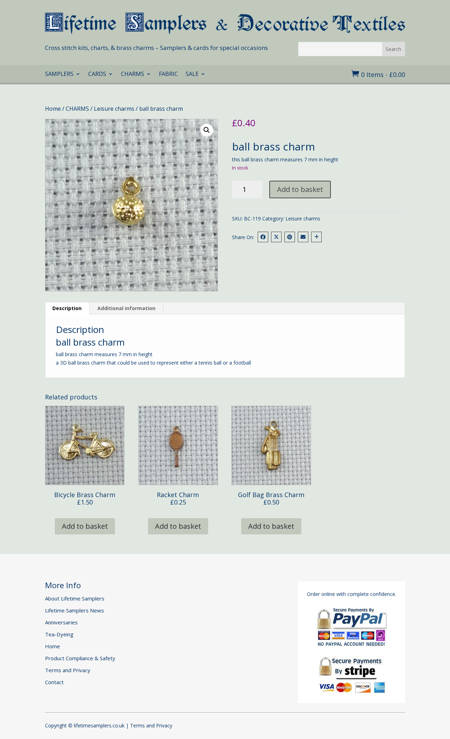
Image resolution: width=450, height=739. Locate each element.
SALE (192, 74)
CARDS (97, 74)
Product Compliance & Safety (80, 658)
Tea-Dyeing (59, 634)
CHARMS (132, 74)
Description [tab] (67, 308)
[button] (206, 130)
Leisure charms (114, 109)
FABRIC (168, 74)
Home (53, 109)
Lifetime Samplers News (74, 610)
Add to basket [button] (85, 526)
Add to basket (300, 189)
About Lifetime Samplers (74, 598)
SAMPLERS (59, 74)
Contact (54, 682)
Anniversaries (61, 622)
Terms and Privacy (67, 670)
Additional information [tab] (126, 308)
